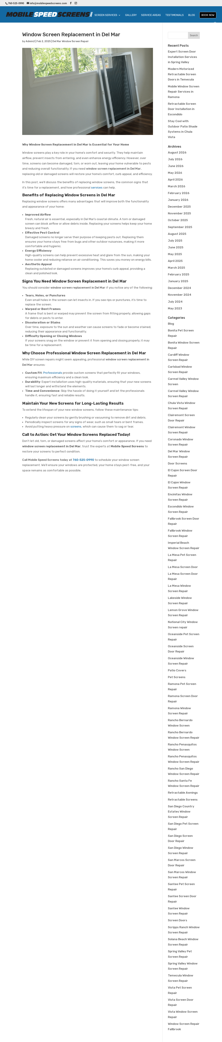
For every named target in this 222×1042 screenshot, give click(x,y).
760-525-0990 (83, 460)
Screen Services (106, 15)
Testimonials (174, 15)
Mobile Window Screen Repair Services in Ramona (183, 92)
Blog (191, 15)
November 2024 (179, 294)
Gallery (131, 15)
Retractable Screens (183, 799)
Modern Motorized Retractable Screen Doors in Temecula (182, 74)
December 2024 (179, 288)
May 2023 (175, 308)
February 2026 (178, 193)
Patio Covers (177, 670)
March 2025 (176, 267)
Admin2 (30, 41)
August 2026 (177, 152)
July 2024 (175, 301)
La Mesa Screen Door (183, 567)
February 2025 (178, 274)
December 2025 (179, 206)
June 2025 (175, 247)
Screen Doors (177, 920)
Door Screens (177, 463)
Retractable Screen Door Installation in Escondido (182, 109)
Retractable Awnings (183, 792)
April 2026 (175, 179)
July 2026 (175, 159)
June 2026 (175, 166)
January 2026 (178, 200)
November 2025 (179, 213)
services (97, 187)
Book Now (207, 15)
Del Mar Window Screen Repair (70, 41)
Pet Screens (176, 677)
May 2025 (175, 254)
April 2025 (175, 261)
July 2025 (175, 240)
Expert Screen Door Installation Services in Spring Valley (182, 57)
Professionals (52, 372)
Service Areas (151, 15)
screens (75, 426)
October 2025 (178, 220)
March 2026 (176, 186)
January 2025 (178, 281)
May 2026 (175, 172)
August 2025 (177, 234)
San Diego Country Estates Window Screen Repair (181, 812)
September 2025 (180, 227)
